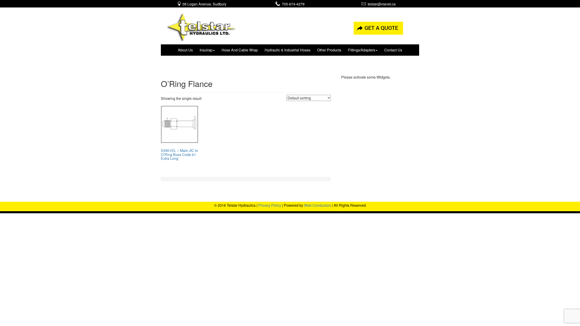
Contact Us (393, 50)
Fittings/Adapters (361, 50)
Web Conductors (317, 205)
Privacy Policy (269, 205)
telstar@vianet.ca (381, 4)
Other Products (329, 50)
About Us (185, 50)
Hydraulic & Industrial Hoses (287, 50)
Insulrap (206, 50)
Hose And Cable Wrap (240, 50)
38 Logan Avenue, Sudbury (203, 4)
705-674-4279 (292, 4)
